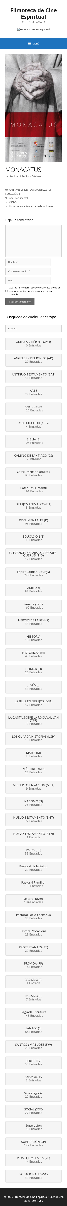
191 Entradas (33, 490)
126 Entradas (33, 408)
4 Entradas (33, 425)
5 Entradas (33, 1079)
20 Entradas (33, 360)
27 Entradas (33, 392)
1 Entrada (33, 835)
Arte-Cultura (22, 189)
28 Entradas (34, 933)
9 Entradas (33, 787)
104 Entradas (33, 441)
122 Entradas (33, 1143)
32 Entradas (33, 1176)
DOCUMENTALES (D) (40, 189)
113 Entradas (33, 884)
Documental (21, 197)
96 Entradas (33, 522)
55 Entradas (33, 851)
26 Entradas (33, 803)
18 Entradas (33, 638)
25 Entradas (33, 1046)
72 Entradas (33, 819)
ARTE (11, 189)
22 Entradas (33, 771)
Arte (11, 197)
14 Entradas (33, 965)
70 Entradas (33, 1127)
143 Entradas (33, 1014)
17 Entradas (33, 556)
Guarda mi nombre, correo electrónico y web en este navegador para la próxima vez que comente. (35, 291)
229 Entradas (33, 573)
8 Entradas (33, 457)
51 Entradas (33, 376)
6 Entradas (33, 344)
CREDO (13, 202)
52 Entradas (34, 703)
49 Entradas (33, 654)
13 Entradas (33, 738)
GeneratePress (33, 1200)
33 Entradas (33, 754)
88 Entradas (33, 473)
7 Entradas (33, 997)
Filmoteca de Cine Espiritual (33, 13)
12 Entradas (33, 721)
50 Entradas (33, 1062)
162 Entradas (33, 606)
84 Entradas (33, 1030)
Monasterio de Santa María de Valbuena (31, 206)
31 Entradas (33, 687)
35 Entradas (33, 538)
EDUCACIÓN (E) (13, 193)
